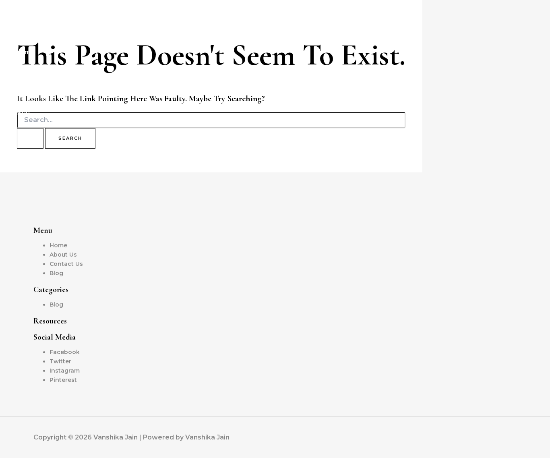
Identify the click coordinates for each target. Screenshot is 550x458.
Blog (23, 112)
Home (25, 52)
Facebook (65, 352)
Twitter (60, 361)
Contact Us (33, 92)
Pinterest (63, 379)
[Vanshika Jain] (20, 31)
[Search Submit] (30, 138)
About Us (29, 72)
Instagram (65, 370)
